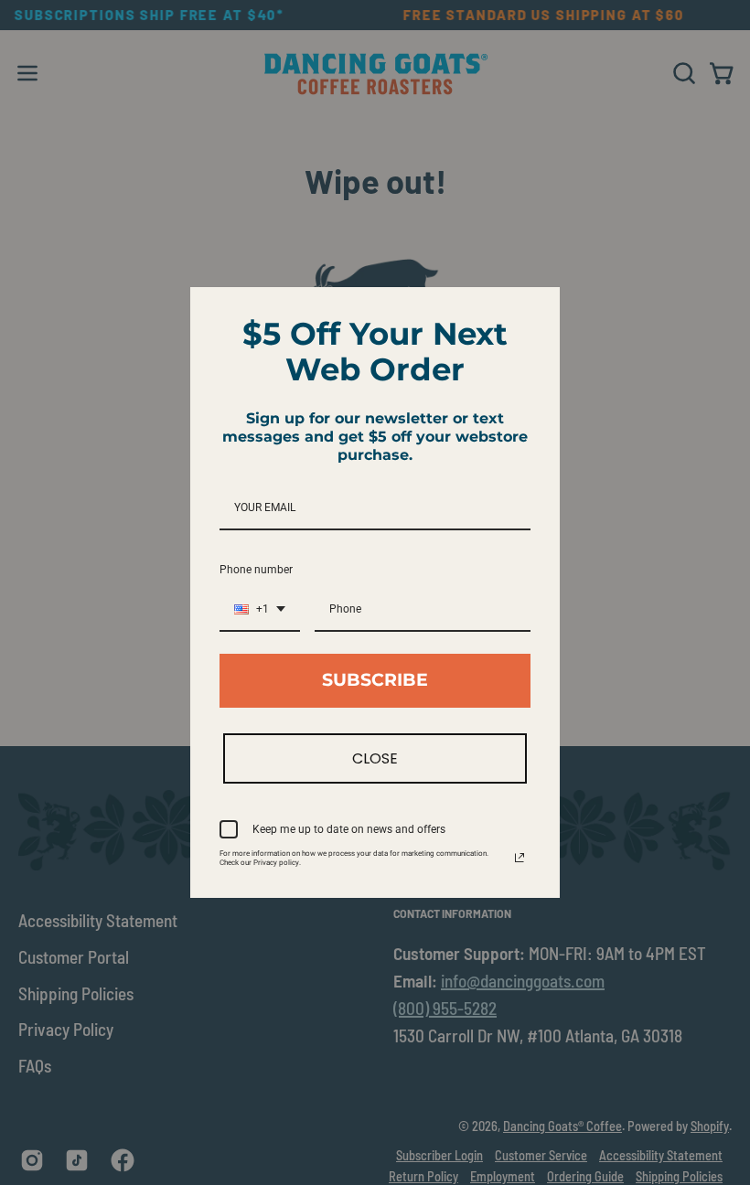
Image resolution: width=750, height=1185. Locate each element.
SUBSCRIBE (375, 679)
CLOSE (375, 758)
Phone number (256, 569)
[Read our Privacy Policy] (519, 858)
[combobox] (260, 610)
